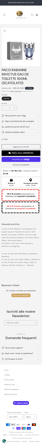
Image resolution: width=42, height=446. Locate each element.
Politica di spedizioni (11, 389)
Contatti (7, 375)
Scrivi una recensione (21, 295)
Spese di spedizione (15, 91)
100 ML (6, 99)
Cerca (6, 370)
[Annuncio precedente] (4, 2)
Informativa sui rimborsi (16, 435)
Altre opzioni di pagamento (21, 165)
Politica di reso (9, 384)
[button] (4, 14)
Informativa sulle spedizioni (12, 441)
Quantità (4, 103)
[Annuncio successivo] (38, 2)
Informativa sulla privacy (32, 435)
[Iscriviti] (35, 322)
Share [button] (6, 139)
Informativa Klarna (10, 394)
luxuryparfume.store (20, 432)
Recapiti (25, 441)
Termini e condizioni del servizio (22, 438)
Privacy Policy (9, 380)
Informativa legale (34, 441)
